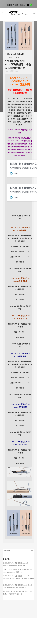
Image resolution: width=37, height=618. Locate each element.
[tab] (18, 306)
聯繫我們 (15, 5)
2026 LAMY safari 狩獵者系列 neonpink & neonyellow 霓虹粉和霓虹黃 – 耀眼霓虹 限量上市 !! (18, 578)
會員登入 (22, 5)
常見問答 (9, 5)
